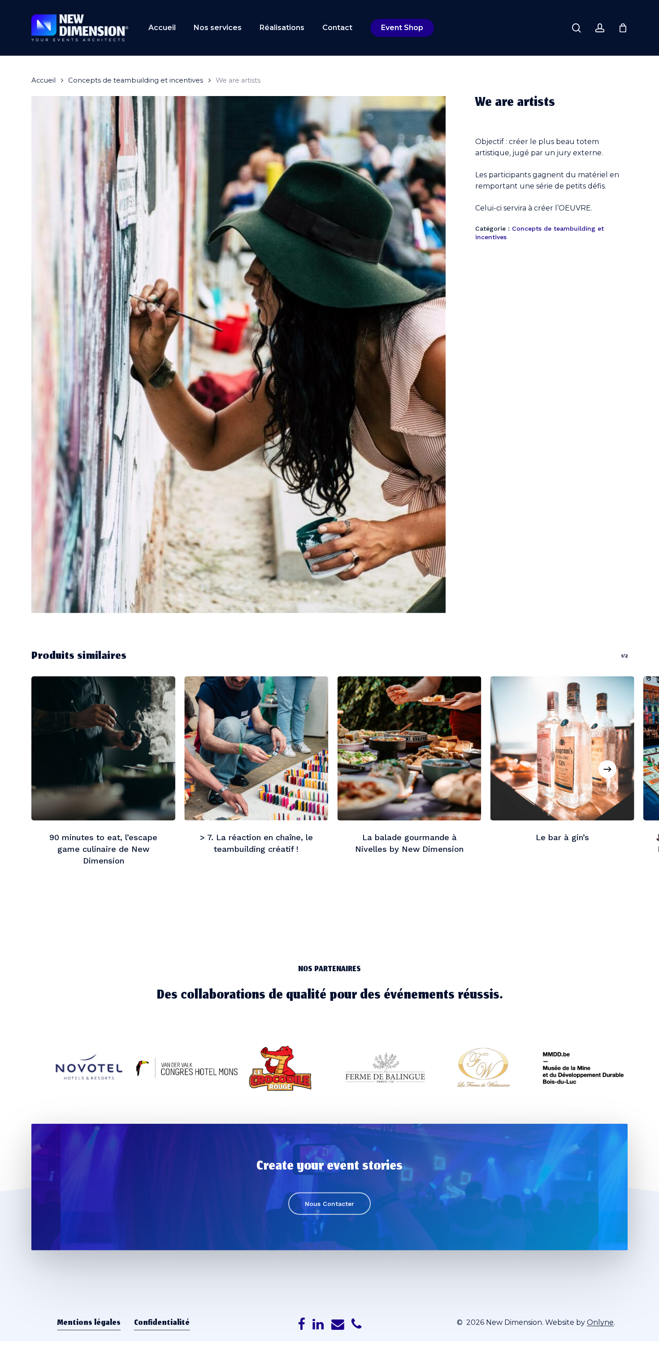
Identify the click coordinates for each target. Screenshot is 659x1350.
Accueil (43, 80)
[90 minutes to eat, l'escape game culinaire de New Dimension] (103, 748)
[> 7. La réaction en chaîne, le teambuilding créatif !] (256, 748)
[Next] (607, 769)
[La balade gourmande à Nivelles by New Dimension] (409, 748)
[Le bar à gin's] (562, 748)
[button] (329, 1203)
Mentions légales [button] (89, 1323)
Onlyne (600, 1322)
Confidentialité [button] (162, 1323)
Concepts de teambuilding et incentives (135, 80)
